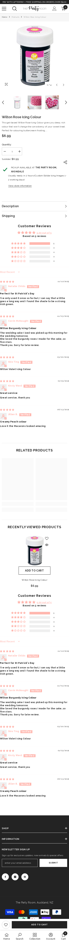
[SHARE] (64, 162)
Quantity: (7, 144)
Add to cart (39, 924)
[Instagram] (15, 876)
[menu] (4, 8)
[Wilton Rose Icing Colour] (34, 551)
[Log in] (54, 9)
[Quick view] (46, 545)
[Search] (14, 8)
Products (16, 17)
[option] (34, 55)
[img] (7, 281)
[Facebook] (5, 876)
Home (4, 17)
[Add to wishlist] (46, 538)
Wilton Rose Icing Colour (34, 580)
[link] (6, 925)
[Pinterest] (24, 876)
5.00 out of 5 (44, 233)
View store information (20, 185)
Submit (53, 862)
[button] (57, 85)
